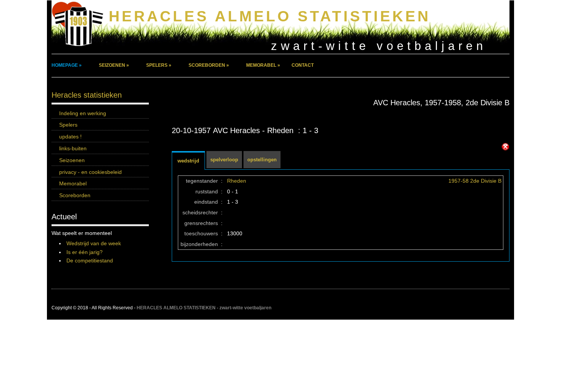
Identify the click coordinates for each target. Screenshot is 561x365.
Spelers (68, 125)
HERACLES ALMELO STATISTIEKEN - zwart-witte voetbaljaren (204, 307)
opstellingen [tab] (262, 159)
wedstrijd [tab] (188, 161)
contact (303, 65)
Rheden (236, 181)
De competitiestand (89, 260)
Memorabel (73, 183)
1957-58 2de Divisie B (474, 181)
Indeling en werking (82, 113)
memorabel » (263, 65)
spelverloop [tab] (224, 159)
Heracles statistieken (87, 95)
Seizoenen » (114, 65)
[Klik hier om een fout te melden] (505, 147)
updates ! (70, 136)
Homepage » (67, 65)
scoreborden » (209, 65)
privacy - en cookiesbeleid (90, 172)
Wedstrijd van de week (93, 243)
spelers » (158, 65)
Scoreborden (74, 195)
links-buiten (73, 148)
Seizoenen (72, 160)
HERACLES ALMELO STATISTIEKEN (269, 16)
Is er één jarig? (84, 252)
